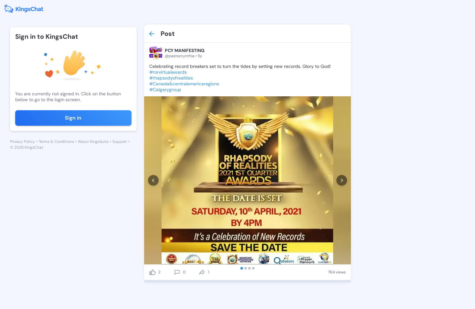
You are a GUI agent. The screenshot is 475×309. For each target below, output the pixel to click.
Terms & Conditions (56, 141)
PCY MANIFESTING (185, 50)
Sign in (73, 117)
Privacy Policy (22, 141)
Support (119, 141)
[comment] (177, 272)
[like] (152, 272)
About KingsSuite (93, 141)
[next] (341, 180)
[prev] (153, 180)
